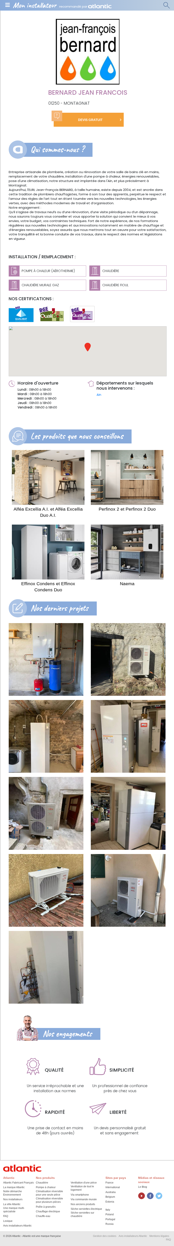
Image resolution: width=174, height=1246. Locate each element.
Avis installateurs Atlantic (17, 1225)
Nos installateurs (12, 1199)
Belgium (110, 1196)
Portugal (110, 1219)
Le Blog (142, 1186)
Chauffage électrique (48, 1211)
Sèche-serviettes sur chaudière (82, 1214)
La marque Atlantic (14, 1187)
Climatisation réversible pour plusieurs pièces (49, 1200)
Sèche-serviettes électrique (86, 1208)
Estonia (109, 1201)
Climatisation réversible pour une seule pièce (49, 1193)
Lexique (8, 1221)
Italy (107, 1209)
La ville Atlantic (11, 1204)
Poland (109, 1214)
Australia (110, 1192)
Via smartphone (80, 1194)
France (109, 1182)
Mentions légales (159, 1236)
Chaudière (42, 1182)
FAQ (5, 1216)
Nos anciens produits (83, 1204)
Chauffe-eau (43, 1216)
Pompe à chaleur (46, 1187)
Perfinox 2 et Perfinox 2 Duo (127, 509)
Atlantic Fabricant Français (18, 1182)
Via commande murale (84, 1199)
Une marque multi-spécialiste (14, 1210)
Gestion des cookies (104, 1236)
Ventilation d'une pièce (84, 1182)
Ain (99, 394)
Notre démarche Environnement (12, 1193)
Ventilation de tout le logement (82, 1188)
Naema (127, 583)
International (112, 1187)
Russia (109, 1223)
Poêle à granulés (46, 1206)
